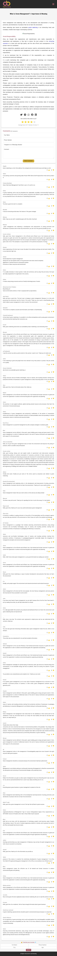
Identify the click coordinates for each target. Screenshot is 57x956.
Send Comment (28, 161)
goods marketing (33, 27)
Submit (28, 950)
